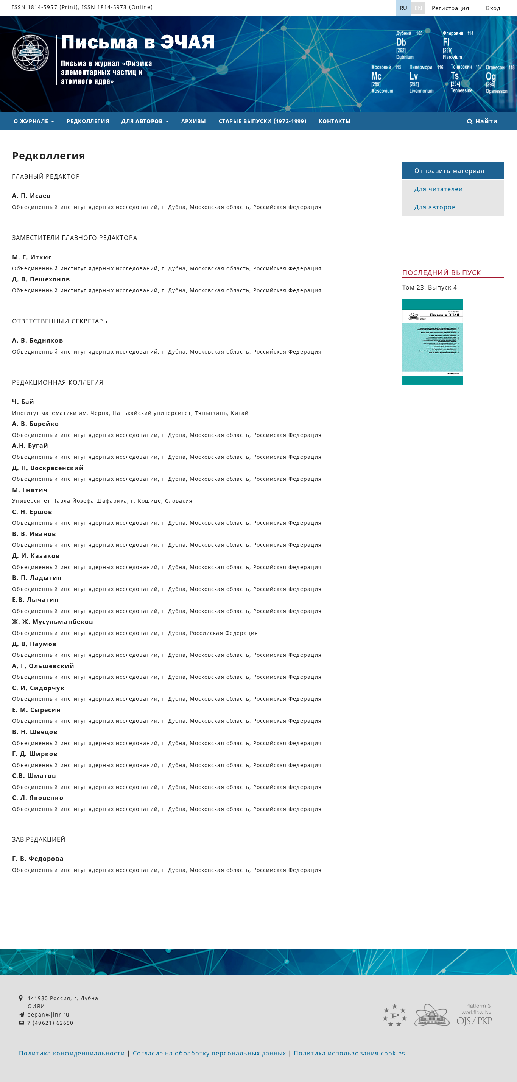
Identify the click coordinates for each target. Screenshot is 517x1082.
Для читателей (438, 189)
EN (418, 8)
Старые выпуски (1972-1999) (263, 121)
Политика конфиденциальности (72, 1053)
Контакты (334, 121)
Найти (485, 121)
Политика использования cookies (349, 1053)
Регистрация (450, 8)
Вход (493, 8)
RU (404, 8)
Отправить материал (449, 171)
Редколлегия (88, 121)
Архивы (193, 121)
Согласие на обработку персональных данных (210, 1053)
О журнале (32, 121)
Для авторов (142, 121)
